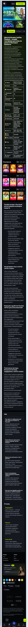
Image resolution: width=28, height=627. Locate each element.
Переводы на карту (10, 582)
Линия (15, 558)
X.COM (17, 585)
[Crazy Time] (13, 196)
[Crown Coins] (13, 168)
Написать (7, 571)
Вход (13, 3)
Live (14, 556)
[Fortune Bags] (20, 168)
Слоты (19, 31)
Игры (4, 556)
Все (18, 161)
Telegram (11, 585)
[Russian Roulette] (20, 196)
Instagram (7, 589)
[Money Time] (6, 196)
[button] (23, 625)
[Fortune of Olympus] (13, 182)
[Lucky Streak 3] (6, 168)
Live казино (5, 558)
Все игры (12, 31)
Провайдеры (5, 560)
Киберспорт (16, 560)
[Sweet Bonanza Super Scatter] (20, 182)
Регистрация (20, 3)
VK (5, 585)
